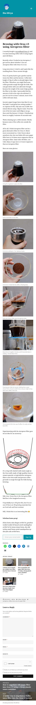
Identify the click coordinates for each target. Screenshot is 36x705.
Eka (14, 599)
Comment (6, 617)
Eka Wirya (8, 13)
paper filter (22, 601)
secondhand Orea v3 (22, 51)
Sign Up (28, 537)
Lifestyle (24, 599)
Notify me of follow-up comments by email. (16, 670)
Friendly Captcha (27, 665)
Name (5, 639)
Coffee (19, 599)
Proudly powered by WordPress (11, 703)
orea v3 (17, 601)
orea (13, 601)
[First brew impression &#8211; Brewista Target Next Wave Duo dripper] (9, 581)
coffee (10, 601)
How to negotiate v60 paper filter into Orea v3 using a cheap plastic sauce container (24, 570)
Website (5, 654)
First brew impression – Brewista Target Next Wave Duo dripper (9, 588)
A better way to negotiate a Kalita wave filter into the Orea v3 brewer (9, 569)
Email (5, 647)
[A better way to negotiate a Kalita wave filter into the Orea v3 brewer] (9, 562)
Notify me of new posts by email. (13, 672)
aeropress (5, 601)
